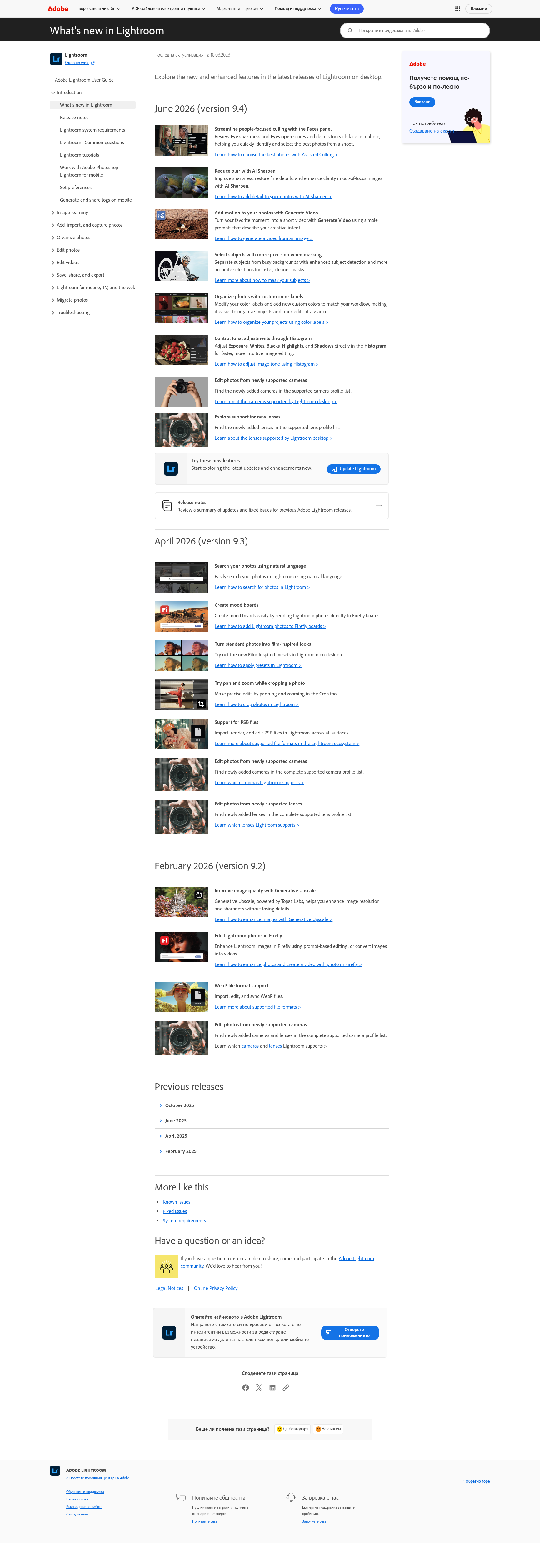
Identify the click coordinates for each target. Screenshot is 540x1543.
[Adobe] (58, 8)
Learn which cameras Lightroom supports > (259, 782)
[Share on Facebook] (245, 1390)
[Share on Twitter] (259, 1390)
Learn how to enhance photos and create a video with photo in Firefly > (288, 964)
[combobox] (415, 30)
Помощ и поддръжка (295, 8)
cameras (250, 1046)
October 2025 (179, 1105)
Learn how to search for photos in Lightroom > (262, 587)
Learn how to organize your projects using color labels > (271, 322)
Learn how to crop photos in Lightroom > (257, 704)
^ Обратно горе (476, 1481)
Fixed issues (175, 1211)
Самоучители (77, 1514)
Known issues (176, 1202)
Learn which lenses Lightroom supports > (257, 825)
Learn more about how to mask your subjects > (262, 280)
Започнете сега (314, 1521)
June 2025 (176, 1121)
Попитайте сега (204, 1521)
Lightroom (76, 55)
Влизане (479, 8)
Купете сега (347, 9)
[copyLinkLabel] (286, 1390)
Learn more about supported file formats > (258, 1007)
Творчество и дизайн (96, 8)
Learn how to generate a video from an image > (264, 238)
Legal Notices (169, 1288)
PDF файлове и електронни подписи (166, 8)
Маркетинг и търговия (237, 8)
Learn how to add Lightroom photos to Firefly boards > (270, 626)
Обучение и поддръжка (85, 1492)
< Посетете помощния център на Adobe (98, 1478)
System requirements (184, 1221)
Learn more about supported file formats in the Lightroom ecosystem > (287, 743)
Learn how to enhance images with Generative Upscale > (273, 919)
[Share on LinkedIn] (272, 1390)
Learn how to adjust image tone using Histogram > (267, 364)
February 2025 (181, 1151)
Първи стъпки (77, 1499)
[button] (458, 9)
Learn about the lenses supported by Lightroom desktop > (273, 438)
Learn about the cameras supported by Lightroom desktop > (276, 401)
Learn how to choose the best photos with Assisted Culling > (276, 155)
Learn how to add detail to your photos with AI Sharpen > (273, 196)
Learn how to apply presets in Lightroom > (258, 665)
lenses (275, 1046)
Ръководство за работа (84, 1507)
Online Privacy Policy (216, 1288)
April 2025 (176, 1136)
